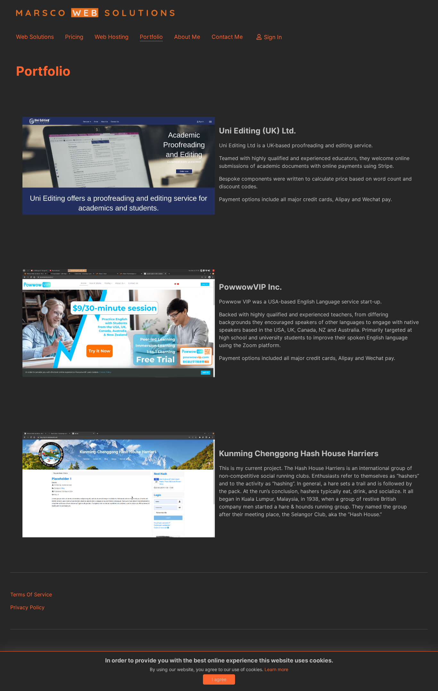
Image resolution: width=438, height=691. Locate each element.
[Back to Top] (427, 679)
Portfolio (151, 36)
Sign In (273, 37)
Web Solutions (35, 36)
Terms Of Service (31, 594)
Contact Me (227, 36)
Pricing (74, 36)
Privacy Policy (27, 607)
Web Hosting (112, 36)
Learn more (276, 669)
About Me (187, 36)
